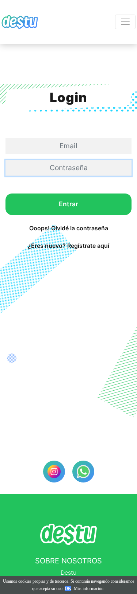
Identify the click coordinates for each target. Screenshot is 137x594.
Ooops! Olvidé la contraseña (68, 228)
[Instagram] (54, 471)
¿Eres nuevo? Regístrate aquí (68, 245)
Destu (68, 572)
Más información (88, 588)
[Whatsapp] (83, 471)
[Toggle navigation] (125, 22)
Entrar (68, 204)
